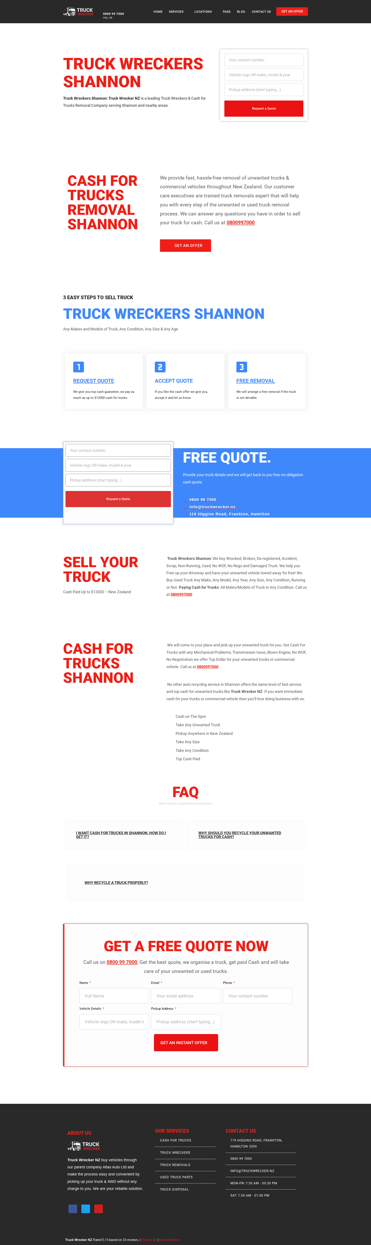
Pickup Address (162, 1009)
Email (155, 983)
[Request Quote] (78, 367)
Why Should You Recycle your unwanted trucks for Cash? (239, 835)
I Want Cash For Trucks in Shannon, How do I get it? (121, 835)
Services (176, 11)
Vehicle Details (90, 1009)
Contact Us (261, 11)
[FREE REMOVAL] (241, 367)
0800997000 (241, 222)
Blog (241, 11)
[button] (124, 835)
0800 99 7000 (122, 962)
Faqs (227, 11)
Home (158, 11)
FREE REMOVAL (255, 381)
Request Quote (93, 381)
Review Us (149, 1240)
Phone (228, 983)
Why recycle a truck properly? (116, 882)
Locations (203, 11)
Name (84, 983)
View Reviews (169, 1240)
